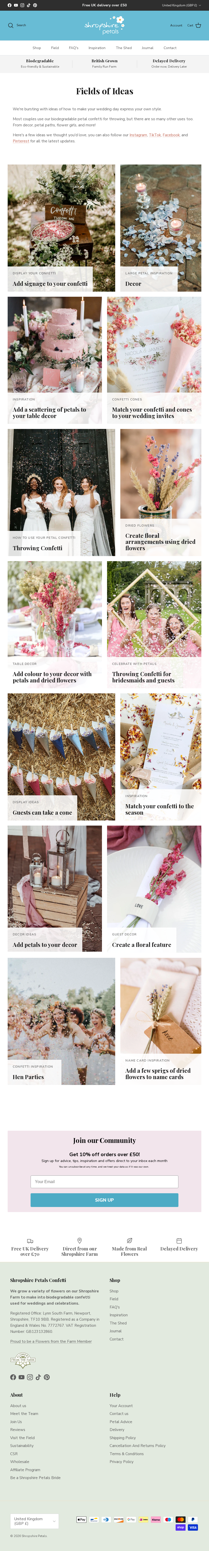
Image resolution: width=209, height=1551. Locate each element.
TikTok (155, 135)
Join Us (16, 1421)
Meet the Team (24, 1413)
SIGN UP (104, 1200)
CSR (14, 1453)
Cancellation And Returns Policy (138, 1445)
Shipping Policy (123, 1437)
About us (18, 1405)
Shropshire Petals (34, 1536)
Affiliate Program (25, 1469)
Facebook (171, 135)
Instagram (138, 135)
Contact (170, 48)
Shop (37, 48)
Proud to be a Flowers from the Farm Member (51, 1341)
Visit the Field (22, 1437)
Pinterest (21, 141)
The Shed (124, 48)
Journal (147, 48)
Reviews (17, 1429)
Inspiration (97, 48)
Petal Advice (121, 1421)
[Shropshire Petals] (104, 25)
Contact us (119, 1413)
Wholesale (19, 1461)
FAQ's (74, 48)
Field (55, 48)
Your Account (121, 1405)
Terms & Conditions (127, 1453)
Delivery (117, 1429)
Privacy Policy (122, 1461)
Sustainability (22, 1445)
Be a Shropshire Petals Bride (35, 1477)
